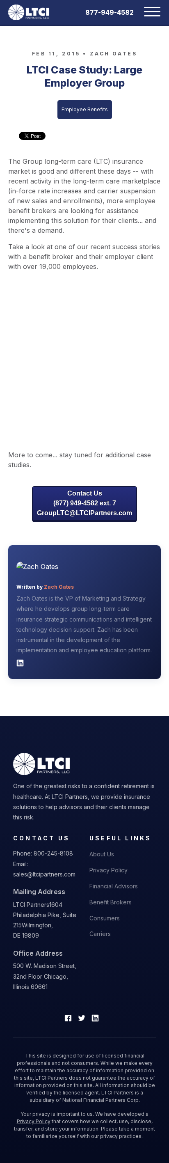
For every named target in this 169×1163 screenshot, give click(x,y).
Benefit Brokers (110, 902)
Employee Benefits (85, 109)
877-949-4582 (109, 12)
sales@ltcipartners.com (44, 874)
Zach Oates (113, 53)
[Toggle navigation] (147, 12)
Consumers (104, 918)
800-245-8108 (53, 853)
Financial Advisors (113, 886)
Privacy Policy (108, 870)
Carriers (100, 933)
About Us (101, 854)
